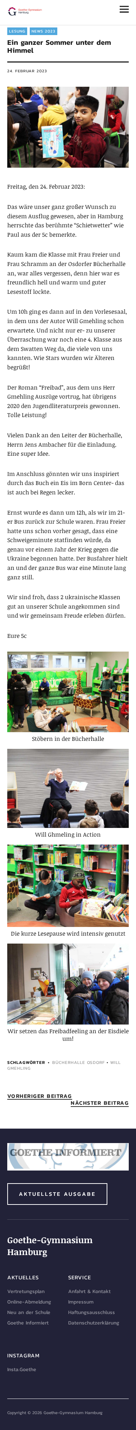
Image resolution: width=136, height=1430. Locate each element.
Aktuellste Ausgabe (57, 1194)
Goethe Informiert (28, 1323)
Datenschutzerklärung (93, 1323)
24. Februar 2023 (27, 71)
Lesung (17, 31)
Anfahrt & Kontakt (89, 1291)
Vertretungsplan (26, 1291)
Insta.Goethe (21, 1369)
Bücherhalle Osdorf (78, 1062)
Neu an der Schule (28, 1312)
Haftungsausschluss (91, 1312)
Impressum (81, 1302)
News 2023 (43, 31)
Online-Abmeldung (29, 1302)
